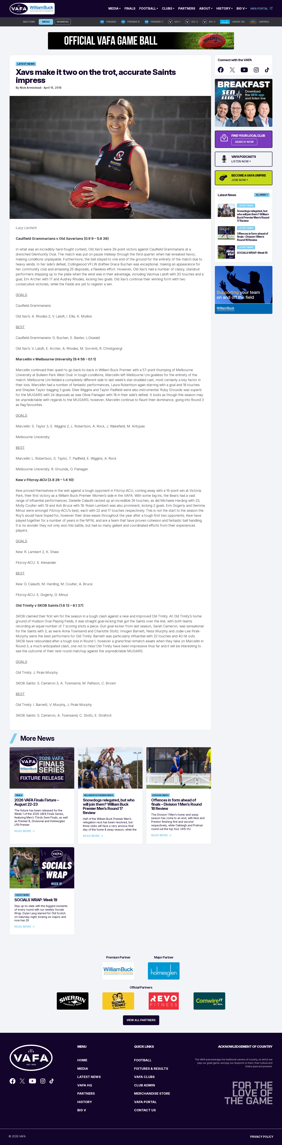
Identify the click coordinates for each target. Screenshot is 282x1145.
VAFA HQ (84, 1085)
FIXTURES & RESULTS (151, 1069)
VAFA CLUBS (144, 1077)
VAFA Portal (259, 8)
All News (261, 195)
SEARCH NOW (244, 141)
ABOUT (204, 8)
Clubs (167, 8)
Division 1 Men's (160, 795)
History (223, 8)
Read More (22, 831)
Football (147, 8)
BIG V (81, 1110)
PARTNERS (86, 1093)
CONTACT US (145, 1110)
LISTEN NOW (240, 161)
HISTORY (84, 1102)
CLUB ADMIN (144, 1085)
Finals (130, 8)
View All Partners (141, 1020)
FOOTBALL (143, 1060)
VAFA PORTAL (145, 1102)
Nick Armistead (30, 87)
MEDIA (82, 1069)
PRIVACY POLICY (261, 1136)
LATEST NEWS (89, 1077)
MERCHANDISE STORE (152, 1093)
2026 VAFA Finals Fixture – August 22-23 (36, 802)
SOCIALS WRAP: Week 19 (35, 900)
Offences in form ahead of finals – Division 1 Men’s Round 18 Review (176, 804)
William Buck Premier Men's (98, 795)
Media (113, 8)
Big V (241, 8)
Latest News (26, 63)
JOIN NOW (238, 180)
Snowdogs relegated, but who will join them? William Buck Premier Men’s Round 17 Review (108, 806)
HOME (82, 1060)
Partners (186, 8)
